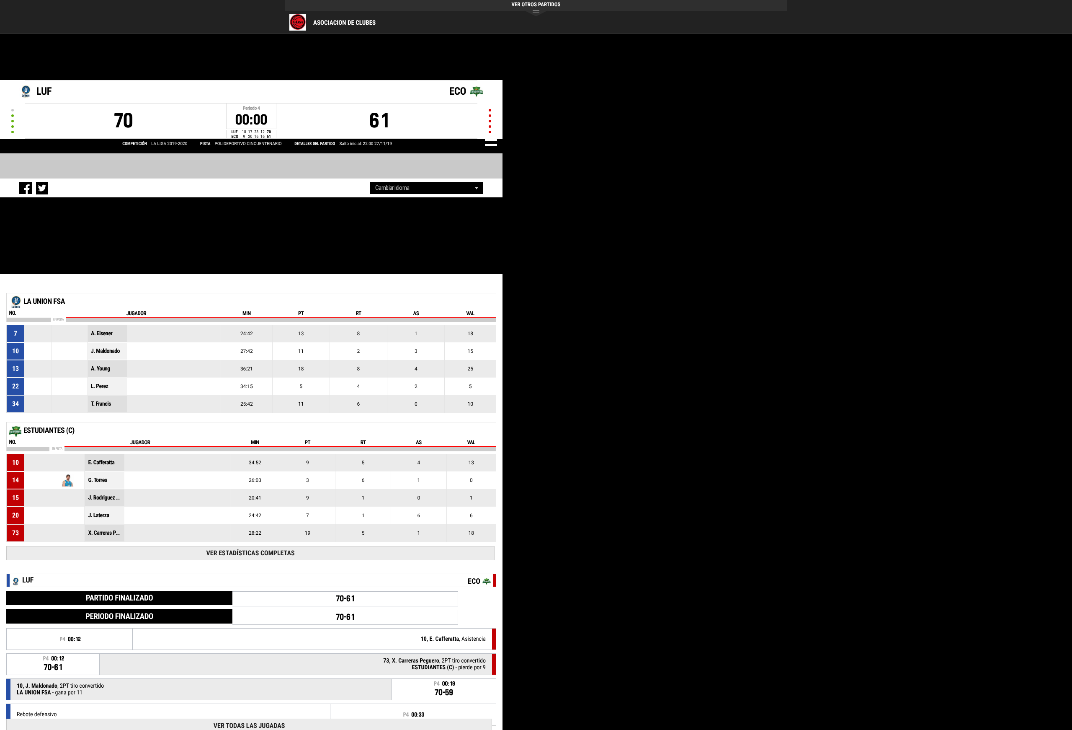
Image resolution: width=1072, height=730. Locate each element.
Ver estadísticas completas (250, 553)
